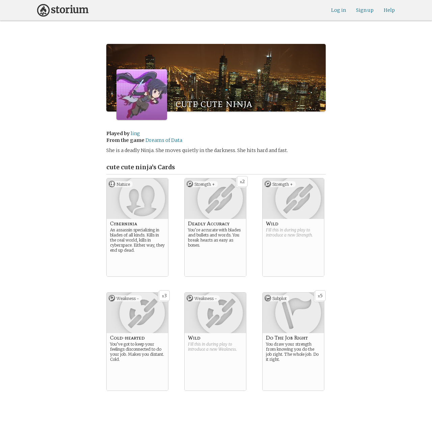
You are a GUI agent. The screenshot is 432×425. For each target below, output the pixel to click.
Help (389, 10)
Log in (338, 10)
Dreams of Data (163, 140)
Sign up (365, 10)
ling (135, 133)
